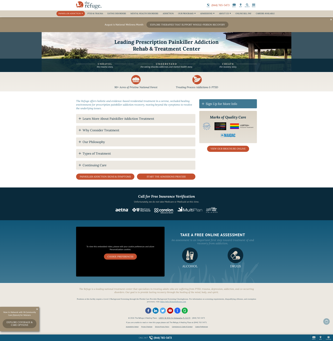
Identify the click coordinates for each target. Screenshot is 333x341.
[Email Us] (234, 5)
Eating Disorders (116, 13)
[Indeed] (177, 310)
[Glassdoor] (184, 310)
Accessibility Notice (132, 327)
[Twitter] (162, 310)
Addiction (168, 13)
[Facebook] (148, 310)
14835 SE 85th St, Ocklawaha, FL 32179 (174, 318)
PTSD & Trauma (95, 13)
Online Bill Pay (243, 13)
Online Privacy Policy (162, 327)
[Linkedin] (155, 310)
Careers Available (265, 13)
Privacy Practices (146, 327)
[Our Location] (240, 5)
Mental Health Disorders (144, 13)
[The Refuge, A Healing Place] (115, 5)
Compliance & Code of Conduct (182, 327)
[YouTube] (170, 310)
